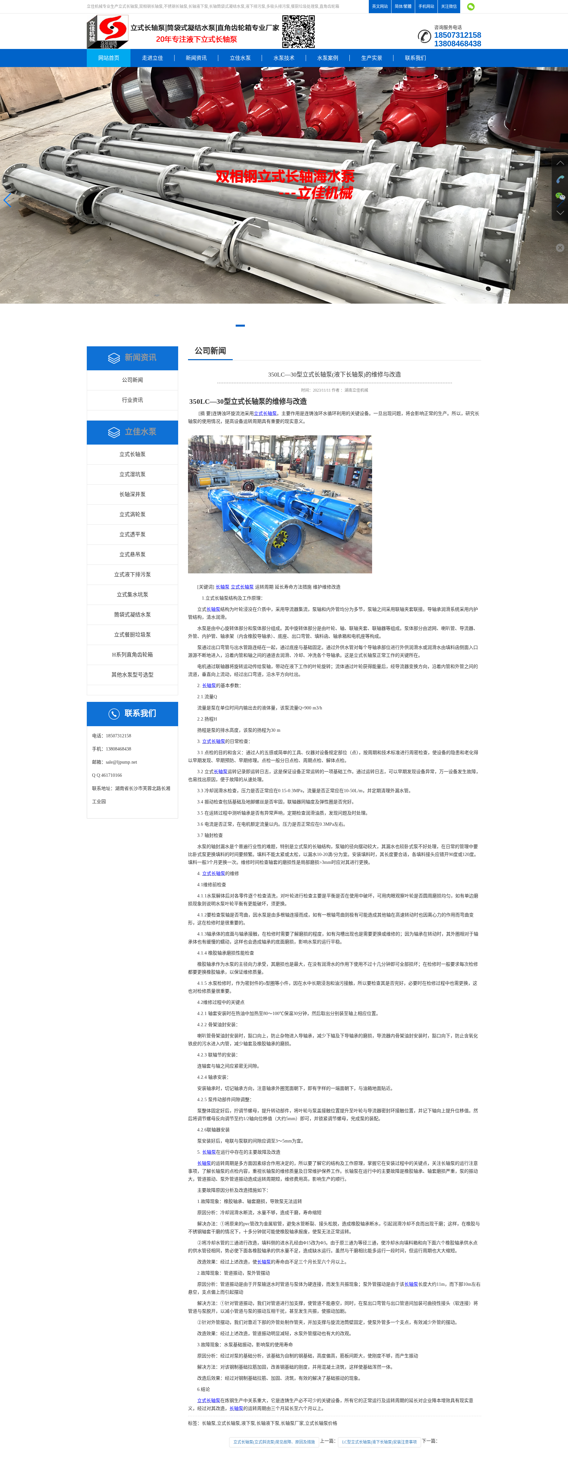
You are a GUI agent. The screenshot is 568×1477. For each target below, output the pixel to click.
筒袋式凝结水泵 (132, 614)
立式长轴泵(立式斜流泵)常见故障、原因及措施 (274, 1442)
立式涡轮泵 (132, 514)
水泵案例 (327, 58)
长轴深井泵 (132, 494)
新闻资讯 (196, 58)
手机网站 (426, 6)
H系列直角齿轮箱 (132, 655)
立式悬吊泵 (132, 554)
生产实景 (371, 58)
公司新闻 (132, 380)
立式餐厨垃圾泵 (132, 634)
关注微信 (449, 6)
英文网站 (380, 6)
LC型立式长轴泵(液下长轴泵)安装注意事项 (379, 1442)
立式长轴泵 (132, 454)
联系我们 (415, 58)
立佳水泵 (240, 58)
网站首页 (108, 58)
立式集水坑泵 (132, 594)
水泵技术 (284, 58)
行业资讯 (132, 400)
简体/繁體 (403, 6)
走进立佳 (152, 58)
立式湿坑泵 (132, 474)
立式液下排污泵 (132, 574)
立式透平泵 (132, 534)
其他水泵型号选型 (132, 675)
